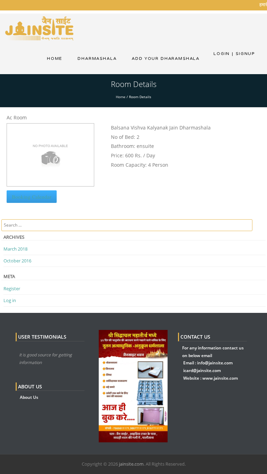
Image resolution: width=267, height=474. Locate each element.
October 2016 (17, 261)
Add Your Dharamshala (166, 58)
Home (54, 58)
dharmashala (97, 58)
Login (221, 53)
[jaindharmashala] (39, 27)
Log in (9, 300)
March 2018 (15, 249)
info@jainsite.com (215, 363)
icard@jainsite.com (202, 370)
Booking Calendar (31, 196)
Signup (243, 53)
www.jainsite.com (220, 378)
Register (11, 288)
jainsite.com (131, 464)
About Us (29, 397)
